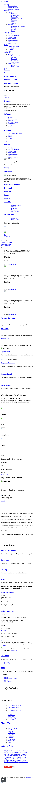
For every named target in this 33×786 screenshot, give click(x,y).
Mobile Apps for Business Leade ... (15, 752)
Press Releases (15, 66)
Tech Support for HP (13, 707)
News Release (8, 681)
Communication (15, 15)
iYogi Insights (11, 742)
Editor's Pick (7, 746)
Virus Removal (12, 38)
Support (6, 10)
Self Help (10, 49)
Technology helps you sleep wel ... (15, 757)
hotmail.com (4, 474)
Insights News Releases (10, 678)
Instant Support (8, 318)
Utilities (13, 23)
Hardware (10, 24)
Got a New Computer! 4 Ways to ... (15, 754)
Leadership (14, 59)
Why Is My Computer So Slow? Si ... (16, 751)
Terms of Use (11, 739)
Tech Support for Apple (14, 710)
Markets (6, 4)
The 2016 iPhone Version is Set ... (15, 755)
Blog (5, 68)
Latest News (14, 65)
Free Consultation (7, 592)
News (3, 667)
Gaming (13, 27)
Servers (13, 31)
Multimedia (14, 17)
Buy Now (3, 630)
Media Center (11, 63)
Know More (12, 264)
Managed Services (13, 43)
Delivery (6, 45)
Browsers (14, 13)
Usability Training (13, 40)
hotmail (3, 501)
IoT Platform (11, 719)
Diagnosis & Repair (13, 35)
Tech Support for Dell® (14, 705)
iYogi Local (11, 716)
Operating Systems (16, 18)
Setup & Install (12, 37)
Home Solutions (12, 6)
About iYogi (6, 723)
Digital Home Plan (7, 611)
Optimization (11, 34)
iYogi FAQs (11, 731)
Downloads (11, 48)
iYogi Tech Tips (12, 718)
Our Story (14, 57)
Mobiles (13, 29)
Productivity (14, 20)
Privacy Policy (12, 737)
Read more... (4, 645)
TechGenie (5, 339)
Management (14, 60)
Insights (6, 677)
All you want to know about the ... (15, 759)
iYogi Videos (11, 740)
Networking (11, 42)
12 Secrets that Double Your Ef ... (15, 760)
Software (10, 12)
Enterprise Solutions (13, 9)
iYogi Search (11, 715)
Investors (6, 662)
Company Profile (16, 56)
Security (13, 21)
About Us (7, 52)
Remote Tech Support (14, 46)
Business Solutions (13, 7)
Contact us (7, 70)
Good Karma (15, 62)
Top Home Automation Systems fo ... (16, 762)
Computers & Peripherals (18, 26)
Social (9, 51)
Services (6, 32)
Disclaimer (11, 736)
